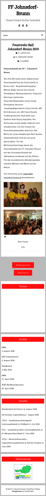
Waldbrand (7, 366)
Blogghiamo (17, 491)
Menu (5, 35)
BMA (4, 347)
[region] (23, 194)
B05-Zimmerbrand (10, 356)
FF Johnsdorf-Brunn (23, 10)
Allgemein (24, 61)
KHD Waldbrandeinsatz (13, 384)
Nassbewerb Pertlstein (12, 409)
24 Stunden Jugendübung (14, 414)
